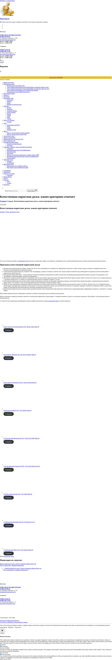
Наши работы (8, 177)
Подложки (10, 153)
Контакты (6, 184)
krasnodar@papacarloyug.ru (8, 39)
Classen (9, 118)
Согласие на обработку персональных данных (14, 622)
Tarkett (9, 115)
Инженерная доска (9, 84)
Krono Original (11, 112)
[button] (6, 188)
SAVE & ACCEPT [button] (5, 659)
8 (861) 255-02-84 (15, 35)
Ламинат (6, 106)
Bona (8, 126)
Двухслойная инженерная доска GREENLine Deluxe (22, 90)
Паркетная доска (8, 98)
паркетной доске (24, 261)
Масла (5, 131)
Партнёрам (7, 172)
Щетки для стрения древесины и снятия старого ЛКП (23, 155)
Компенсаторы (11, 152)
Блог (8, 181)
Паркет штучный (9, 82)
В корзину (9, 330)
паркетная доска (14, 212)
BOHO (9, 107)
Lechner (9, 122)
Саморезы (10, 148)
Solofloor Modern (12, 111)
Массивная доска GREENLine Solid (17, 167)
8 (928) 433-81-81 (5, 36)
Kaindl (9, 114)
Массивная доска (9, 164)
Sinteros (9, 101)
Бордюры (10, 145)
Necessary (5, 646)
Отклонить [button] (18, 627)
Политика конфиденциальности (9, 620)
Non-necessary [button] (4, 652)
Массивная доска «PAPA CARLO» (17, 166)
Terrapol (9, 161)
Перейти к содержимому (7, 0)
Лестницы (7, 96)
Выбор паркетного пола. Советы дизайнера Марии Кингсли (18, 564)
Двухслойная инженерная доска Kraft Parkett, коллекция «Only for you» (28, 89)
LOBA (9, 128)
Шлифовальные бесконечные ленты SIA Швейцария (22, 156)
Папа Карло (4, 19)
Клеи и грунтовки (9, 120)
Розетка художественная (14, 144)
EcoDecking (10, 163)
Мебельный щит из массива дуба (13, 139)
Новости (6, 180)
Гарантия (10, 175)
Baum (8, 103)
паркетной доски (53, 301)
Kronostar (10, 109)
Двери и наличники (9, 137)
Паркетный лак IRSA (13, 125)
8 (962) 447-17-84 (5, 51)
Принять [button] (10, 627)
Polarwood (10, 100)
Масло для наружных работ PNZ (17, 134)
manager (2, 212)
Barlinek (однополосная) (14, 104)
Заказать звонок (56, 77)
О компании (7, 170)
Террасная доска (8, 159)
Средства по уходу (9, 136)
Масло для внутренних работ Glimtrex (18, 133)
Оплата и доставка (9, 173)
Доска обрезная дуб (9, 140)
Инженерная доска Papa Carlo (16, 85)
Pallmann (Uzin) (11, 129)
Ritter (8, 117)
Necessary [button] (3, 644)
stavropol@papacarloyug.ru (7, 54)
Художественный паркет (11, 142)
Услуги (6, 178)
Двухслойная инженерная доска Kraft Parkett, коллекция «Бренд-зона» (28, 87)
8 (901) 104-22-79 (5, 35)
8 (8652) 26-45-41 (5, 49)
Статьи (9, 183)
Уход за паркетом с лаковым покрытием (12, 565)
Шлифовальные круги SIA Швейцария (18, 150)
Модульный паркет (9, 93)
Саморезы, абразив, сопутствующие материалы (18, 147)
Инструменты (11, 158)
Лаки (5, 123)
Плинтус (6, 95)
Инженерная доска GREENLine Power (18, 92)
